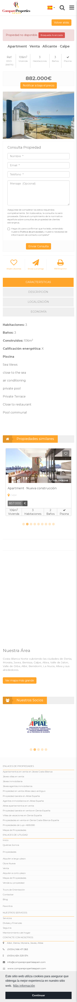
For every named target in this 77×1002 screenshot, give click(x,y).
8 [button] (50, 524)
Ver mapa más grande (19, 680)
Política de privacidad (31, 231)
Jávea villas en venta (13, 776)
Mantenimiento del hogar (16, 932)
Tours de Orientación (14, 889)
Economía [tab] (39, 311)
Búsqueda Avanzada (52, 35)
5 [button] (38, 524)
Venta (6, 868)
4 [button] (35, 524)
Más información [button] (24, 985)
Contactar (8, 894)
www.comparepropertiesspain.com (26, 968)
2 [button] (27, 524)
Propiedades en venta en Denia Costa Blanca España (31, 820)
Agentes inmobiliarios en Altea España (23, 800)
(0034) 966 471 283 (17, 949)
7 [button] (46, 524)
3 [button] (31, 524)
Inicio (5, 840)
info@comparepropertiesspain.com (26, 962)
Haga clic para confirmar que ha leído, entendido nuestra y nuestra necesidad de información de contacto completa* (39, 231)
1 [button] (23, 524)
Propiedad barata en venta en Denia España (26, 810)
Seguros (7, 927)
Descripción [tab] (38, 292)
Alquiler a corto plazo (14, 873)
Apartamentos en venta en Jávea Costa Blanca (28, 771)
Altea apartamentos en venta (18, 805)
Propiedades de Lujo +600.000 (19, 825)
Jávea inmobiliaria (12, 781)
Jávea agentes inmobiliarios (17, 786)
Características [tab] (38, 282)
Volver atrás (61, 22)
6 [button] (42, 524)
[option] (38, 115)
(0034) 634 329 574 (17, 955)
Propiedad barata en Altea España (21, 796)
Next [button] (70, 115)
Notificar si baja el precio (38, 85)
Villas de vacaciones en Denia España (22, 815)
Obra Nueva (9, 863)
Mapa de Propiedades (14, 830)
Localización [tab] (38, 301)
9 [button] (53, 524)
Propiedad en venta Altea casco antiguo (24, 791)
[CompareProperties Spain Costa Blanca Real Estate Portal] (17, 7)
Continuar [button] (38, 995)
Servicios (7, 918)
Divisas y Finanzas (12, 923)
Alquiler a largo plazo (14, 858)
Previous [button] (7, 115)
